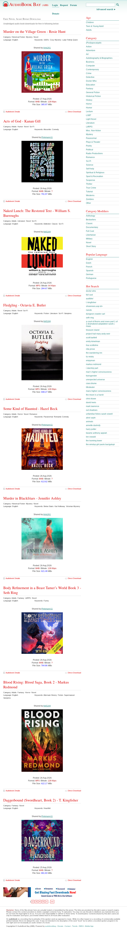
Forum (73, 5)
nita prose (90, 349)
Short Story (91, 246)
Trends (74, 926)
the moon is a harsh (95, 395)
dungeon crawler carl (95, 314)
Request (64, 5)
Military (89, 239)
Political (89, 149)
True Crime (91, 188)
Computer (90, 66)
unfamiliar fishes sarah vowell (99, 414)
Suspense (90, 180)
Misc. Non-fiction (93, 130)
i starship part (92, 368)
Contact (68, 926)
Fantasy (89, 88)
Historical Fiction (93, 96)
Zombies (90, 199)
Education (90, 85)
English (89, 259)
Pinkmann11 (47, 137)
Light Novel (91, 119)
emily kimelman (93, 341)
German (89, 274)
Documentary (92, 227)
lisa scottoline (92, 345)
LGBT (88, 115)
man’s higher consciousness (99, 372)
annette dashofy (93, 425)
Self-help (90, 169)
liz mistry (90, 357)
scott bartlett (91, 337)
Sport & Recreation (94, 176)
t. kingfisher (91, 302)
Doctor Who (91, 81)
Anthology (90, 216)
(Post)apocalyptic (94, 43)
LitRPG (89, 127)
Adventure (90, 50)
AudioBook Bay (28, 4)
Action (89, 46)
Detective (90, 77)
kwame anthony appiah (96, 433)
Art (87, 54)
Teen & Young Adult (95, 26)
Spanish (89, 270)
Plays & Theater (93, 142)
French (89, 267)
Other (88, 203)
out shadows (91, 410)
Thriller (89, 184)
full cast (89, 295)
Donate (55, 13)
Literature (90, 123)
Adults (89, 30)
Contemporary (92, 69)
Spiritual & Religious (95, 172)
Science (89, 165)
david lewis (91, 402)
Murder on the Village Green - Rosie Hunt (34, 31)
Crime (88, 73)
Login (55, 5)
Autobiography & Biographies (99, 58)
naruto (89, 310)
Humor (89, 108)
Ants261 (47, 48)
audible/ (89, 298)
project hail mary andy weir (98, 334)
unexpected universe (95, 379)
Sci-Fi (88, 161)
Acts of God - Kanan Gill (22, 121)
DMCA (81, 926)
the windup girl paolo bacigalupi (100, 444)
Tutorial (89, 191)
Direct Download (74, 112)
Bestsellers (91, 219)
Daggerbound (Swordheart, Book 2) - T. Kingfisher (40, 800)
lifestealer (90, 387)
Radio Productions (94, 153)
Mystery (89, 134)
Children (90, 22)
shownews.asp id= (94, 306)
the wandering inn (94, 353)
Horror (89, 104)
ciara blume (91, 383)
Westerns (90, 195)
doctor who (91, 291)
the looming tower (94, 440)
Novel (88, 242)
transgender (91, 376)
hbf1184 (47, 232)
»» (52, 901)
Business (90, 62)
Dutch (88, 263)
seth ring (90, 318)
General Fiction (93, 92)
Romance (90, 157)
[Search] (117, 5)
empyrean (90, 360)
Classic (89, 223)
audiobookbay (50, 926)
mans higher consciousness (98, 391)
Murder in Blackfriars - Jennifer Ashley (32, 498)
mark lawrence (92, 406)
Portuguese (91, 278)
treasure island (92, 330)
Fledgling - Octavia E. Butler (24, 305)
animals (89, 421)
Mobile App (89, 926)
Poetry (89, 146)
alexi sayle (91, 418)
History (89, 100)
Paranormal (91, 138)
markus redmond (93, 364)
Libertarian (91, 235)
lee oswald (91, 437)
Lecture (89, 111)
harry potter (91, 429)
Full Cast (90, 231)
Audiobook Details (13, 112)
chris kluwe (91, 398)
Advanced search (104, 9)
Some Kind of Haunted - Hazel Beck (30, 408)
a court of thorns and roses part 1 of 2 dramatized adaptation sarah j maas (102, 323)
